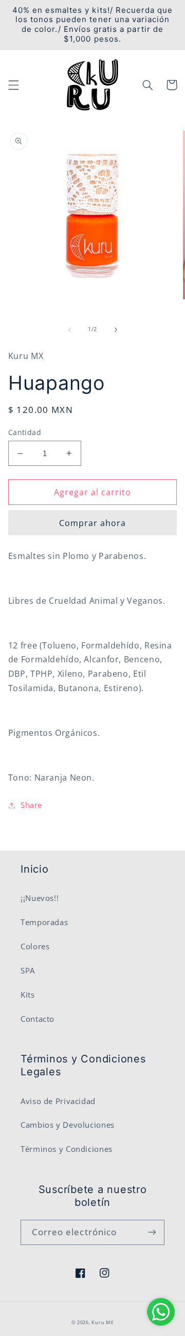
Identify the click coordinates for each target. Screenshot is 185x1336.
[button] (13, 85)
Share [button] (31, 805)
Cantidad (24, 432)
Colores (35, 946)
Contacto (37, 1019)
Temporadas (44, 922)
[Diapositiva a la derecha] (115, 329)
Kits (28, 994)
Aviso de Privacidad (58, 1101)
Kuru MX (102, 1323)
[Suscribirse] (152, 1232)
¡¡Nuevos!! (40, 898)
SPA (28, 970)
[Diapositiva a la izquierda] (69, 329)
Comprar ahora (92, 523)
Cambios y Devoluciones (68, 1125)
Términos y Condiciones (67, 1149)
